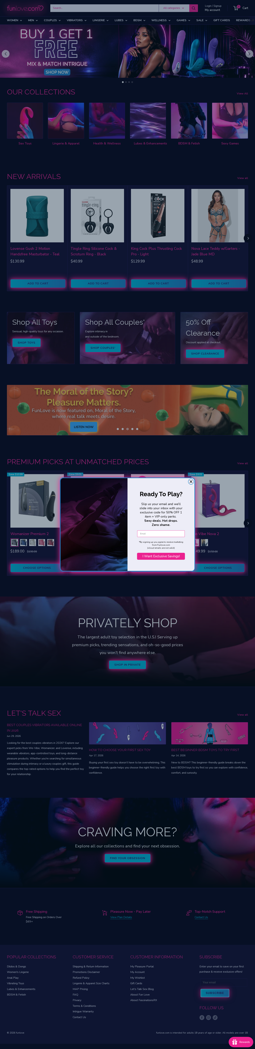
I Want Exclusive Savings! (161, 556)
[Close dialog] (191, 481)
